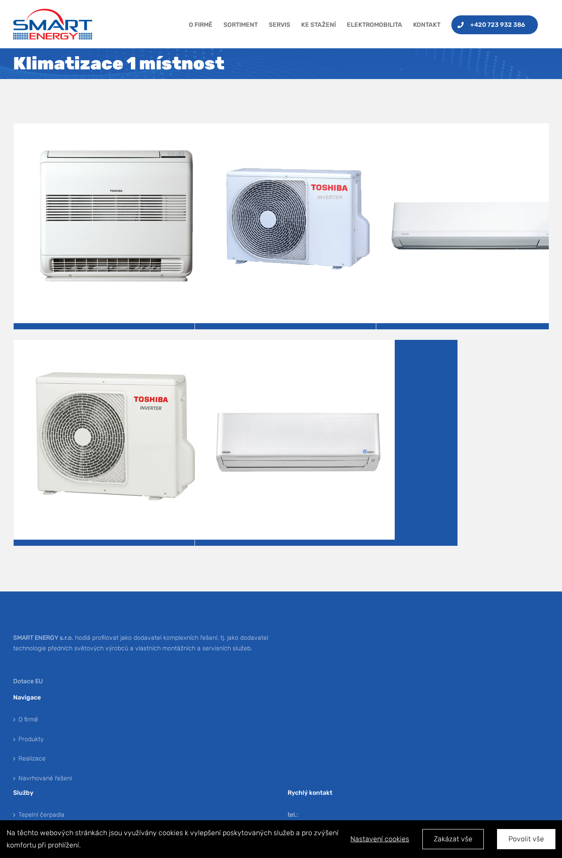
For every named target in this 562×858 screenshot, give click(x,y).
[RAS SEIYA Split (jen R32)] (113, 346)
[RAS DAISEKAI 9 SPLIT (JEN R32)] (295, 346)
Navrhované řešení (45, 778)
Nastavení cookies (379, 839)
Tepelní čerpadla (41, 814)
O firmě (28, 719)
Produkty (30, 739)
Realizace (32, 758)
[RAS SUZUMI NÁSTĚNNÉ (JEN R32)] (295, 129)
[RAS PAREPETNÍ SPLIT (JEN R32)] (113, 129)
